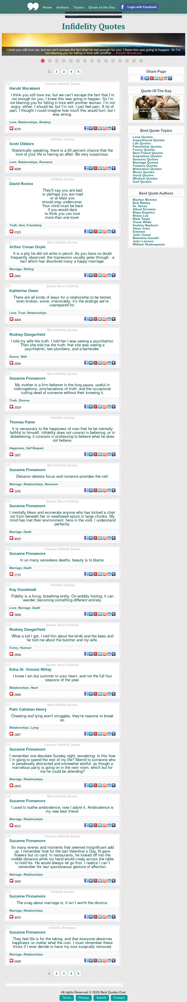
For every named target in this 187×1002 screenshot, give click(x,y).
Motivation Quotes (147, 169)
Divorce (24, 400)
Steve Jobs (141, 228)
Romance (45, 162)
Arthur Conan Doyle (27, 247)
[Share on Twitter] (91, 128)
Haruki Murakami (129, 53)
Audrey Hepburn (145, 225)
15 (141, 61)
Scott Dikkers (21, 144)
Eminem (139, 231)
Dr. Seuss (140, 206)
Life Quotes (142, 143)
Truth (13, 225)
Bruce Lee (140, 215)
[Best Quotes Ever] (33, 6)
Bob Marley (141, 203)
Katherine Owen (23, 291)
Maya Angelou (144, 212)
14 (134, 61)
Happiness (16, 448)
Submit (101, 997)
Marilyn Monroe (145, 199)
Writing (28, 269)
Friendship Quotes (147, 146)
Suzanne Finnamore (27, 378)
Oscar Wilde (142, 222)
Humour (25, 648)
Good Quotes (143, 175)
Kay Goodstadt (22, 589)
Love (12, 122)
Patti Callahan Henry (28, 709)
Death (27, 532)
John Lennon (143, 241)
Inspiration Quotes (147, 156)
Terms (66, 997)
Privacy (83, 997)
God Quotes (142, 181)
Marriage (15, 269)
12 (120, 61)
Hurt (22, 225)
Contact (119, 997)
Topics (78, 7)
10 (106, 61)
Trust (21, 313)
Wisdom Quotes (145, 178)
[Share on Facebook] (86, 128)
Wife (24, 356)
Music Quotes (143, 172)
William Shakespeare (149, 244)
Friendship (34, 225)
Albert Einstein (144, 209)
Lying (35, 727)
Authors (62, 7)
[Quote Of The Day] (156, 108)
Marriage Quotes (145, 162)
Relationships (27, 122)
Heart (34, 687)
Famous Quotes (145, 165)
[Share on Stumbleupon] (104, 128)
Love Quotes (143, 137)
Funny (13, 648)
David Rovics (21, 184)
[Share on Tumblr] (114, 128)
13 (127, 61)
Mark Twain (141, 219)
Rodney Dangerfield (27, 334)
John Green (142, 235)
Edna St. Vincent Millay (30, 669)
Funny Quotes (144, 149)
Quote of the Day (101, 7)
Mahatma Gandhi (146, 238)
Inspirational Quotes (149, 140)
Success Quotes (145, 159)
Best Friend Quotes (148, 153)
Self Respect (35, 448)
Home (47, 7)
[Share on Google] (95, 128)
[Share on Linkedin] (100, 128)
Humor (14, 356)
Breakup (45, 122)
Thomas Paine (22, 422)
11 (113, 61)
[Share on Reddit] (109, 128)
